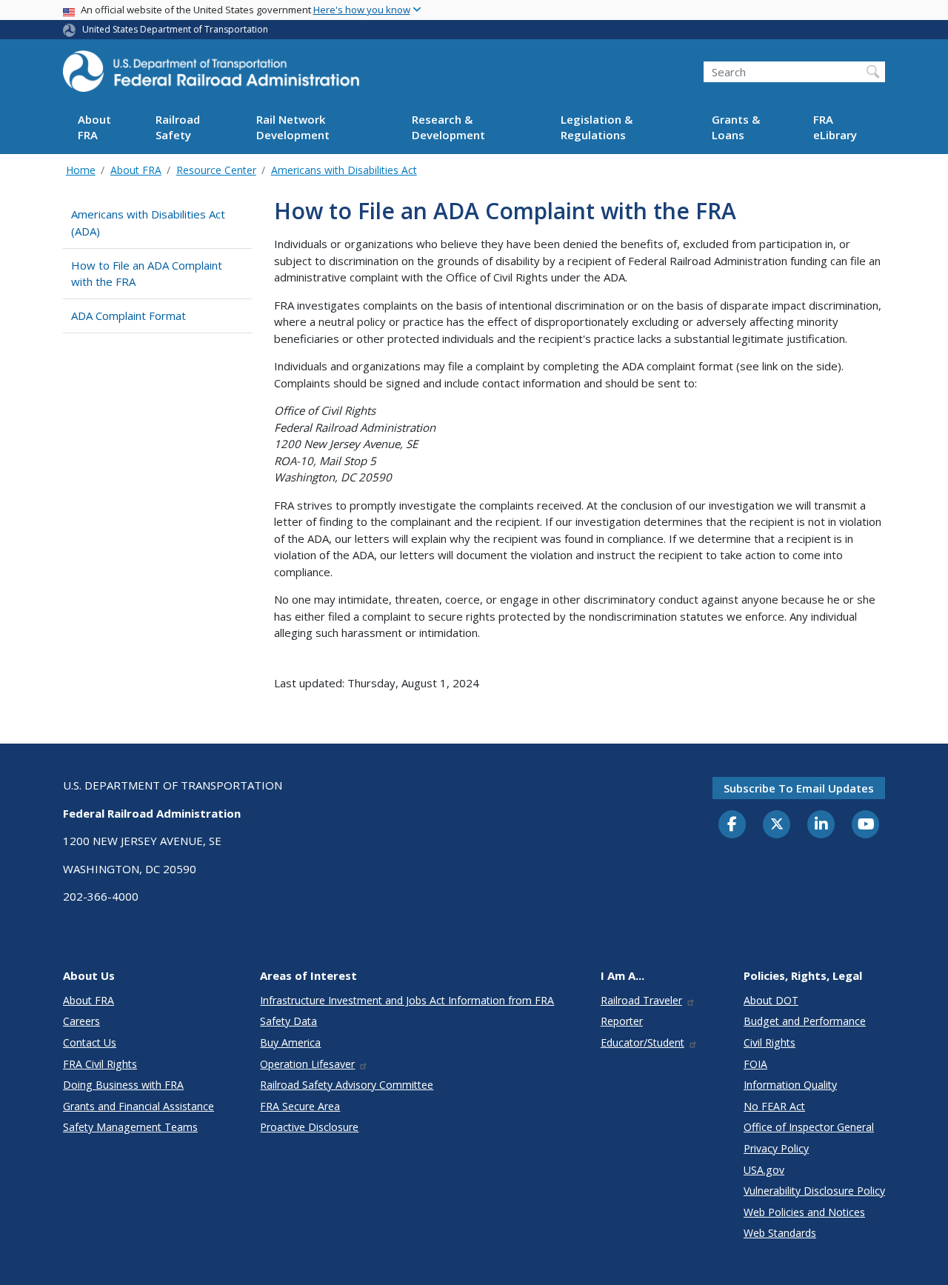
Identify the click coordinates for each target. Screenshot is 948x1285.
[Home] (211, 75)
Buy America (290, 1042)
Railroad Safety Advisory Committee (346, 1085)
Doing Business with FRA (123, 1085)
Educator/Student (642, 1042)
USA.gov (764, 1170)
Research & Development (448, 128)
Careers (81, 1021)
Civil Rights (769, 1042)
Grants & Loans (736, 128)
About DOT (771, 1000)
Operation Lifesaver (307, 1064)
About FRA (94, 128)
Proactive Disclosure (309, 1127)
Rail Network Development (293, 128)
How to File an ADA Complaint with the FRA (146, 274)
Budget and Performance (805, 1021)
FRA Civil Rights (100, 1064)
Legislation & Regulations (596, 128)
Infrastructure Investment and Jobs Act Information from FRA (407, 1000)
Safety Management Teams (130, 1127)
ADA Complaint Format (128, 315)
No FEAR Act (774, 1106)
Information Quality (790, 1085)
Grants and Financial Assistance (138, 1106)
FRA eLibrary (835, 128)
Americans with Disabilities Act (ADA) (148, 222)
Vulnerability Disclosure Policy (814, 1191)
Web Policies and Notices (804, 1212)
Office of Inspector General (809, 1127)
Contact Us (89, 1042)
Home (81, 170)
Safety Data (288, 1021)
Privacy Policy (776, 1148)
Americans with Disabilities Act (344, 170)
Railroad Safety (178, 128)
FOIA (755, 1064)
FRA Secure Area (300, 1106)
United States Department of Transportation (175, 29)
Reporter (622, 1021)
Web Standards (780, 1233)
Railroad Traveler (641, 1000)
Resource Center (216, 170)
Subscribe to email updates (799, 788)
